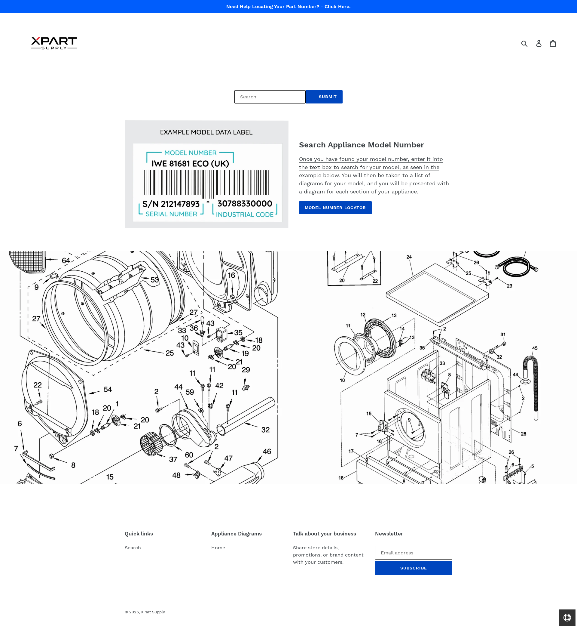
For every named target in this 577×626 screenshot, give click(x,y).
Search (133, 547)
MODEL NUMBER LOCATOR (335, 207)
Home (218, 547)
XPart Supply (153, 612)
